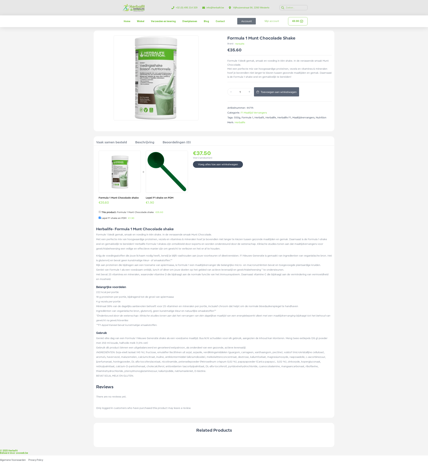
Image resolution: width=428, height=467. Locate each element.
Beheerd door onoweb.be (14, 261)
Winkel (140, 21)
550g (237, 117)
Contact (220, 21)
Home (127, 21)
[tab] (111, 143)
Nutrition (321, 117)
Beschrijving (144, 142)
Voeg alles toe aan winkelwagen (218, 164)
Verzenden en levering (163, 21)
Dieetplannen (189, 21)
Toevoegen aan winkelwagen (279, 92)
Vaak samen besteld (111, 142)
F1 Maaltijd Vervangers (254, 112)
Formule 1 (247, 117)
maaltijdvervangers (303, 117)
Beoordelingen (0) (177, 142)
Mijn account (272, 21)
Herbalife (239, 44)
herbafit (259, 117)
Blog (206, 21)
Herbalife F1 (284, 117)
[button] (97, 119)
